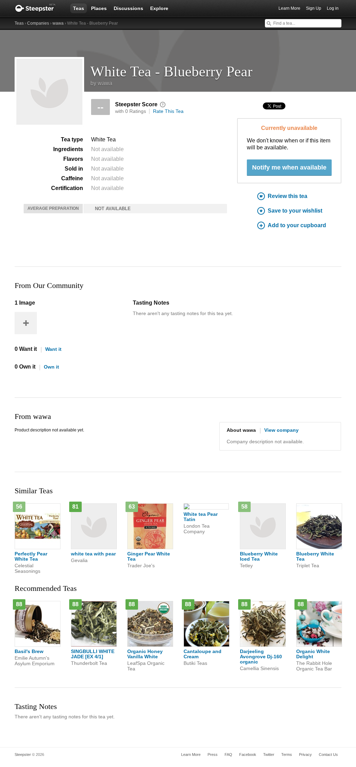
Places (99, 8)
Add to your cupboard (297, 225)
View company (281, 430)
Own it (51, 367)
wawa (58, 23)
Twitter (268, 754)
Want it (53, 349)
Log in (333, 8)
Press (213, 754)
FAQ (228, 754)
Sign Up (313, 8)
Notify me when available (289, 167)
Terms (286, 754)
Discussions (128, 8)
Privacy (305, 754)
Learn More (289, 8)
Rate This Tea (168, 111)
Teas (78, 8)
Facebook (247, 754)
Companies (38, 23)
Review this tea (287, 196)
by (101, 83)
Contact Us (328, 754)
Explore (159, 8)
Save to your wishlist (295, 211)
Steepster (39, 8)
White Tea (103, 139)
